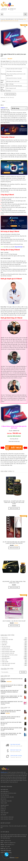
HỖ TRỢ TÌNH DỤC (19, 19)
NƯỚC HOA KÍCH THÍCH (7, 649)
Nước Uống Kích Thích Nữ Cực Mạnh (9, 654)
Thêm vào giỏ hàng (10, 94)
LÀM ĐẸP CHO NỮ (6, 648)
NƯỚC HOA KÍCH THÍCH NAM (8, 651)
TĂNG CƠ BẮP (5, 661)
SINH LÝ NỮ (4, 660)
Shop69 (16, 857)
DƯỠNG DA (4, 641)
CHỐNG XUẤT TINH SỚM (7, 639)
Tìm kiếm (23, 672)
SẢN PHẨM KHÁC (5, 656)
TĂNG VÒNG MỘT (6, 665)
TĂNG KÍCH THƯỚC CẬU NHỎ (8, 663)
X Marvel (3, 107)
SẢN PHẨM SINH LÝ (10, 19)
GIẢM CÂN (4, 644)
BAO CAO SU (5, 637)
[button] (25, 26)
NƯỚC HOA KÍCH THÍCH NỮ (8, 653)
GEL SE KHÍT (4, 643)
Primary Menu (2, 14)
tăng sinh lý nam (18, 246)
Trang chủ (3, 19)
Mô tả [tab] (3, 101)
